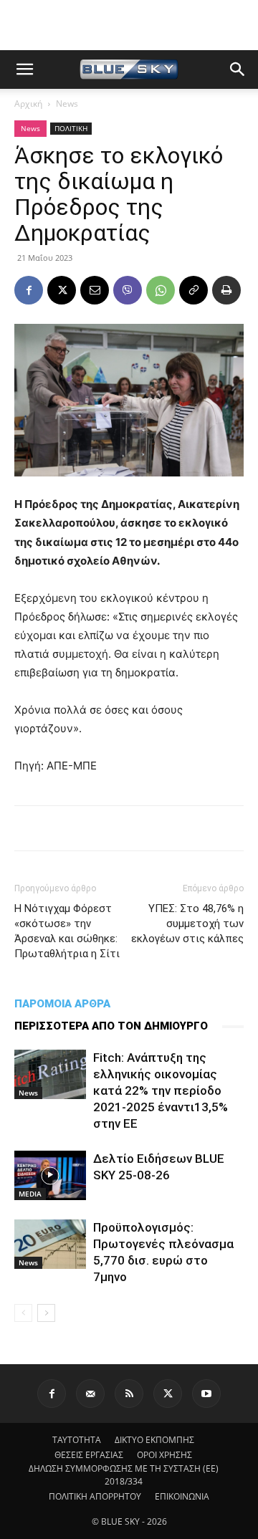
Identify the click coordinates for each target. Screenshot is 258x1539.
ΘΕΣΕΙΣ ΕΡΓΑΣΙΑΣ (88, 1455)
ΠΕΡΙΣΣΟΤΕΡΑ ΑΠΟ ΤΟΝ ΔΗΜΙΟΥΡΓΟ (111, 1026)
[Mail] (90, 1393)
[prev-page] (23, 1313)
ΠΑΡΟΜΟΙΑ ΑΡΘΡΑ (62, 1003)
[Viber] (127, 290)
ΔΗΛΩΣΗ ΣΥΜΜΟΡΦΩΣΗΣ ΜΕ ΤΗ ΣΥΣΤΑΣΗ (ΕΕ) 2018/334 (124, 1474)
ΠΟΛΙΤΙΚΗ (70, 128)
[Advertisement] (129, 25)
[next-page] (46, 1313)
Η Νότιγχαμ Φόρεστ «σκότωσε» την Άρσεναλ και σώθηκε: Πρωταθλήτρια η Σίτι (67, 931)
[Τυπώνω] (226, 290)
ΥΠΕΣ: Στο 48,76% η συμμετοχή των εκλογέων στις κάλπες (187, 923)
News (67, 103)
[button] (24, 69)
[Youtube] (206, 1393)
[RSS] (129, 1393)
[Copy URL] (193, 290)
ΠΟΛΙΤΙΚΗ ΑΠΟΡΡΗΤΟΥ (95, 1496)
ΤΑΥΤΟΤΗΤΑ (76, 1440)
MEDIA (30, 1194)
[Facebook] (28, 290)
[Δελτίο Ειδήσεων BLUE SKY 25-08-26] (50, 1175)
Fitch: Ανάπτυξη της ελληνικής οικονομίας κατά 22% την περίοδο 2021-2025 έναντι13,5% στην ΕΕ (160, 1090)
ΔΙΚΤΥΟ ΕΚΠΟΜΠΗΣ (154, 1440)
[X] (61, 290)
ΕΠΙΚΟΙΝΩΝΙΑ (182, 1496)
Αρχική (28, 103)
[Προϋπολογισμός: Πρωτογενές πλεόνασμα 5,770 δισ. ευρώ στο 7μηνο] (50, 1244)
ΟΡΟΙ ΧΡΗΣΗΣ (164, 1455)
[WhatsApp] (160, 290)
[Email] (94, 290)
